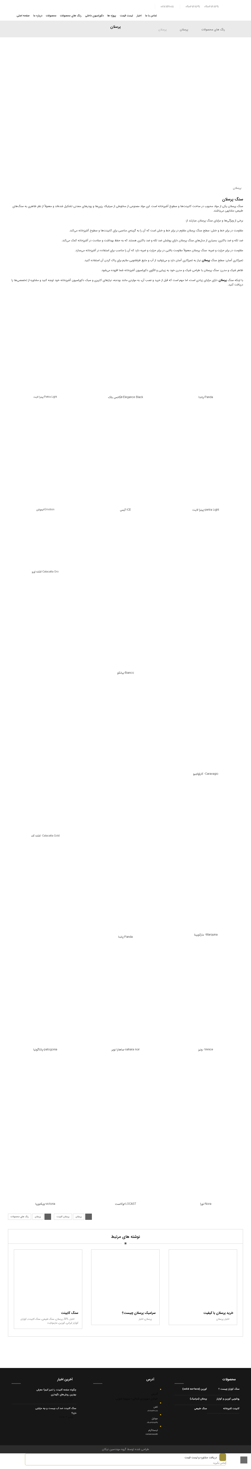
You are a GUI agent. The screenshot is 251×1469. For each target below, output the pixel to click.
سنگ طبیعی (48, 1319)
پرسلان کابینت (62, 1216)
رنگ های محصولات (19, 1216)
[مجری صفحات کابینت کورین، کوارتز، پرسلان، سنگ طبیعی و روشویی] (232, 8)
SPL (66, 1319)
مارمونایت (52, 1323)
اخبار (72, 1319)
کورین (62, 1323)
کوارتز (23, 1319)
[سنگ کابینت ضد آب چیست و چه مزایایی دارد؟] (19, 1413)
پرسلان (206, 260)
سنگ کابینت (34, 1319)
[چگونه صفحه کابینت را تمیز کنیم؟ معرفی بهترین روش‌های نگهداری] (19, 1394)
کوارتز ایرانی (72, 1323)
